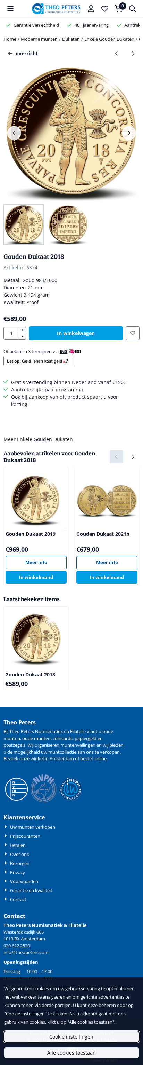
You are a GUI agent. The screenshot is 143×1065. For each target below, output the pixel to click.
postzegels (14, 745)
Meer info (36, 562)
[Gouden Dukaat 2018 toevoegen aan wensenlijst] (133, 333)
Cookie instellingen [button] (71, 1036)
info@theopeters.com (26, 952)
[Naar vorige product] (116, 53)
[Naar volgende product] (133, 53)
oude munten (36, 738)
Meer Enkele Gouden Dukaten (38, 439)
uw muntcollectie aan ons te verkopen (80, 752)
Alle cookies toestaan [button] (71, 1052)
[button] (10, 8)
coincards (63, 738)
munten (11, 738)
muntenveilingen (77, 745)
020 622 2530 (16, 946)
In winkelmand (36, 577)
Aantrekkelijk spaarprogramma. (47, 389)
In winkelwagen (76, 333)
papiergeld (85, 738)
